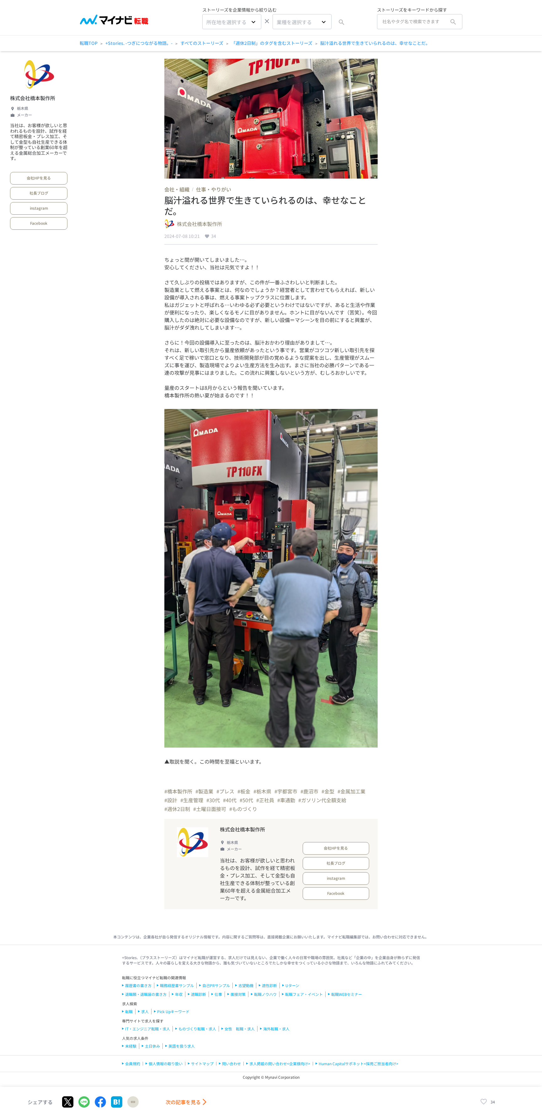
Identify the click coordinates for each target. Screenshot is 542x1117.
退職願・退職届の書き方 (146, 994)
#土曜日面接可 (209, 809)
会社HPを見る (39, 177)
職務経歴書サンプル (177, 985)
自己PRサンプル (216, 985)
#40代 (229, 800)
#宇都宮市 (285, 791)
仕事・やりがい (213, 189)
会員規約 (132, 1063)
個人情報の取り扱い (166, 1063)
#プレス (225, 791)
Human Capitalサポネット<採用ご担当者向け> (358, 1063)
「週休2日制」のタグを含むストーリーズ (271, 43)
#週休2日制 (177, 809)
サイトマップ (202, 1063)
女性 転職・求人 (240, 1028)
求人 (145, 1011)
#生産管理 (191, 800)
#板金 (243, 791)
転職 (129, 1011)
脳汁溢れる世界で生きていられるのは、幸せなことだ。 (375, 43)
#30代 (213, 800)
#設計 (170, 800)
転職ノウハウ (265, 994)
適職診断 (198, 994)
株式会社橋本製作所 (32, 98)
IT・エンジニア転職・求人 (147, 1028)
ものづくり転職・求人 (197, 1028)
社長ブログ (38, 193)
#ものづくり (243, 809)
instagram (39, 208)
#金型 (327, 791)
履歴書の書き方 (138, 985)
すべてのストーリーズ (201, 43)
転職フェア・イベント (304, 994)
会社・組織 (176, 189)
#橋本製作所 (178, 791)
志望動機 (245, 985)
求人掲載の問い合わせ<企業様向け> (279, 1063)
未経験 (130, 1046)
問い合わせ (231, 1063)
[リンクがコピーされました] (133, 1102)
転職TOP (89, 43)
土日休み (152, 1046)
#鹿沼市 (309, 791)
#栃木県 (262, 791)
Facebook (38, 223)
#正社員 (265, 800)
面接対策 (238, 994)
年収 (179, 994)
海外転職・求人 (276, 1028)
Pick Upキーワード (173, 1011)
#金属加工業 (351, 791)
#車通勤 (286, 800)
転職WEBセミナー (346, 994)
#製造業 (204, 791)
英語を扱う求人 (181, 1046)
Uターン (292, 985)
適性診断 (269, 985)
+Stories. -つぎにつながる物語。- (139, 43)
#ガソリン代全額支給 (322, 800)
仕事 (218, 994)
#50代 (246, 800)
